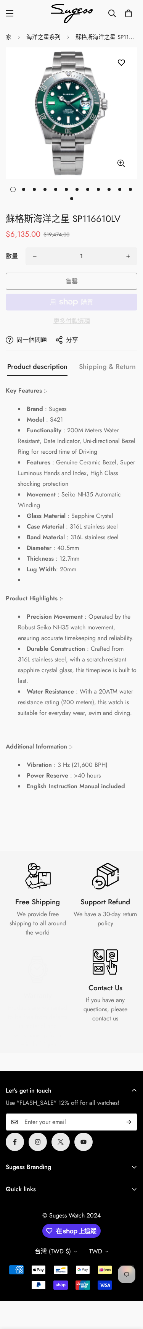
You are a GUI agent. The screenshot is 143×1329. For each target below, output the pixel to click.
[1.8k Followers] (15, 1142)
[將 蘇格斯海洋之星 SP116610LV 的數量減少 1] (34, 256)
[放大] (121, 163)
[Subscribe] (129, 1122)
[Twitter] (60, 1142)
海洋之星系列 (43, 37)
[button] (128, 13)
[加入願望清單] (121, 62)
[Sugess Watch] (72, 13)
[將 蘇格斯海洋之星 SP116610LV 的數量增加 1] (128, 256)
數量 (12, 256)
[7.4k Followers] (38, 1142)
